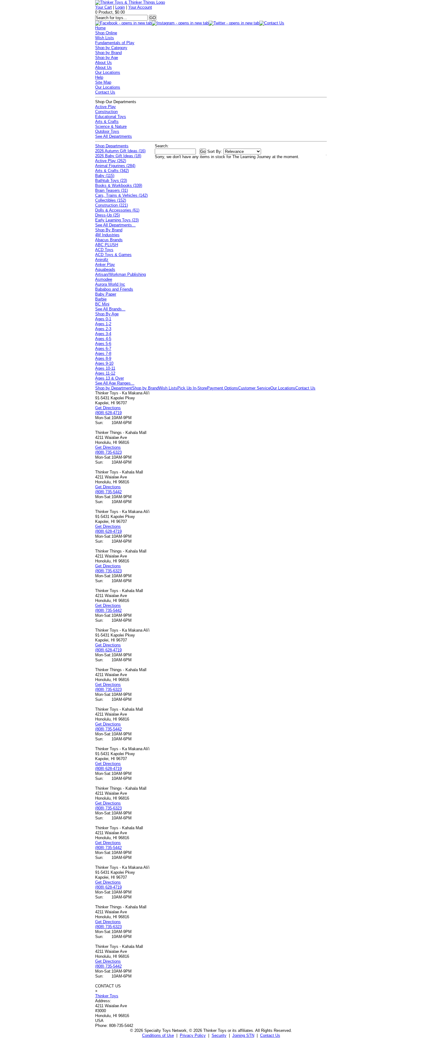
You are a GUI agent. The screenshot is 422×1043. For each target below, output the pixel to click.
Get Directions (108, 408)
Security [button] (219, 1035)
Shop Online (106, 33)
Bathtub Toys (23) (111, 180)
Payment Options (222, 388)
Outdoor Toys (107, 131)
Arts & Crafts (107, 121)
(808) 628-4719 (108, 412)
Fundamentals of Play (114, 42)
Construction (106, 111)
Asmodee (103, 279)
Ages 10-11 (105, 368)
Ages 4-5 (103, 338)
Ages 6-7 (103, 348)
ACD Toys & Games (113, 254)
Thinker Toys (106, 996)
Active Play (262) (110, 160)
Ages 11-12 (105, 373)
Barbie (101, 299)
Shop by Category (111, 47)
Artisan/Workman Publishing (120, 274)
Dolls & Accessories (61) (117, 210)
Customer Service (254, 388)
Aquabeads (105, 269)
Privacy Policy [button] (193, 1035)
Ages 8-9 (103, 358)
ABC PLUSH (106, 244)
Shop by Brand (108, 52)
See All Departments (113, 136)
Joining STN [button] (243, 1035)
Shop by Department (113, 388)
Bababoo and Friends (114, 289)
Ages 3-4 (103, 333)
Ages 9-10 (104, 363)
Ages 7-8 (103, 353)
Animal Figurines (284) (115, 165)
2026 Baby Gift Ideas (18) (118, 156)
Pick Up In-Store (192, 388)
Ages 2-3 (103, 328)
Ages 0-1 (103, 319)
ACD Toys (104, 249)
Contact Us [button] (270, 1035)
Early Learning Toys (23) (117, 220)
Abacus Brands (109, 240)
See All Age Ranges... (114, 383)
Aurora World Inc (110, 284)
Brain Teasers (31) (111, 190)
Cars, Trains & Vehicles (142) (121, 195)
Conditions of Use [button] (158, 1035)
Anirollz (101, 259)
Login (120, 7)
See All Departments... (115, 225)
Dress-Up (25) (107, 215)
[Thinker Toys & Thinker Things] (130, 2)
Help (99, 77)
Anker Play (105, 264)
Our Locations (107, 72)
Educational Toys (110, 116)
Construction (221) (111, 205)
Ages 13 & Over (109, 378)
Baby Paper (105, 294)
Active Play (105, 106)
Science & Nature (111, 126)
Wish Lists (104, 38)
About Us (103, 62)
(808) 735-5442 (108, 492)
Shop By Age (107, 314)
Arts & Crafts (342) (112, 170)
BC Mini (102, 304)
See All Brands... (110, 309)
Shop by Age (106, 57)
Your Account (140, 7)
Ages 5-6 (103, 343)
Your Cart (103, 7)
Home (100, 28)
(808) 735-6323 (108, 452)
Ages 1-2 (103, 324)
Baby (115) (104, 175)
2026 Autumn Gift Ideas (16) (120, 151)
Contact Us (105, 92)
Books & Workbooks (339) (118, 185)
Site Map (103, 82)
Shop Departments (112, 146)
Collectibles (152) (110, 200)
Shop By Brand (108, 230)
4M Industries (107, 235)
